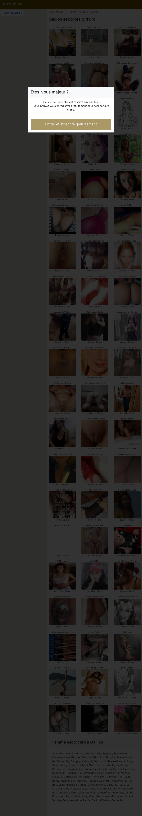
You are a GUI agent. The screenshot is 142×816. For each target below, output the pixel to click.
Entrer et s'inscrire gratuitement (71, 124)
